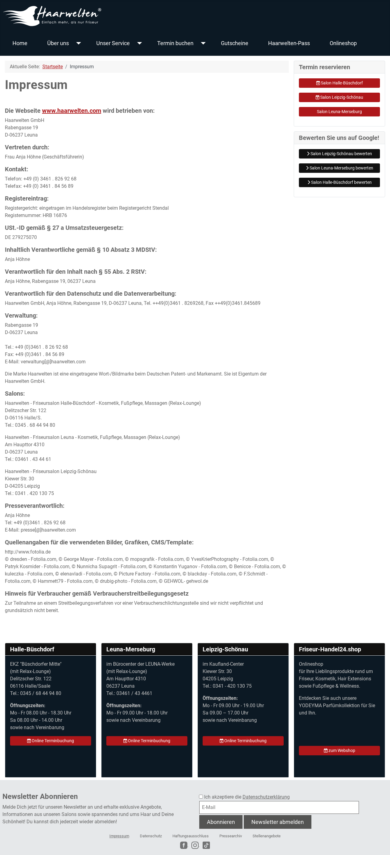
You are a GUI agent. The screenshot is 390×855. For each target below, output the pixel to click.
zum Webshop (341, 750)
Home (19, 43)
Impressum (119, 836)
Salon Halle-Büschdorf (341, 82)
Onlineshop (343, 43)
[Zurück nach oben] (379, 843)
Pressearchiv (230, 836)
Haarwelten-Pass (289, 43)
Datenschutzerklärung (266, 797)
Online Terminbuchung (52, 740)
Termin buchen (175, 43)
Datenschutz (151, 836)
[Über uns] (77, 43)
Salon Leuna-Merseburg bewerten (341, 168)
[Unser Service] (138, 43)
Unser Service (113, 43)
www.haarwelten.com (71, 110)
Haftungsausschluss (190, 836)
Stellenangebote (267, 836)
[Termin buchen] (202, 43)
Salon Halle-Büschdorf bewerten (341, 182)
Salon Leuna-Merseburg (339, 111)
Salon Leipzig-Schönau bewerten (341, 153)
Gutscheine (234, 43)
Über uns (58, 43)
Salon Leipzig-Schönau (341, 97)
